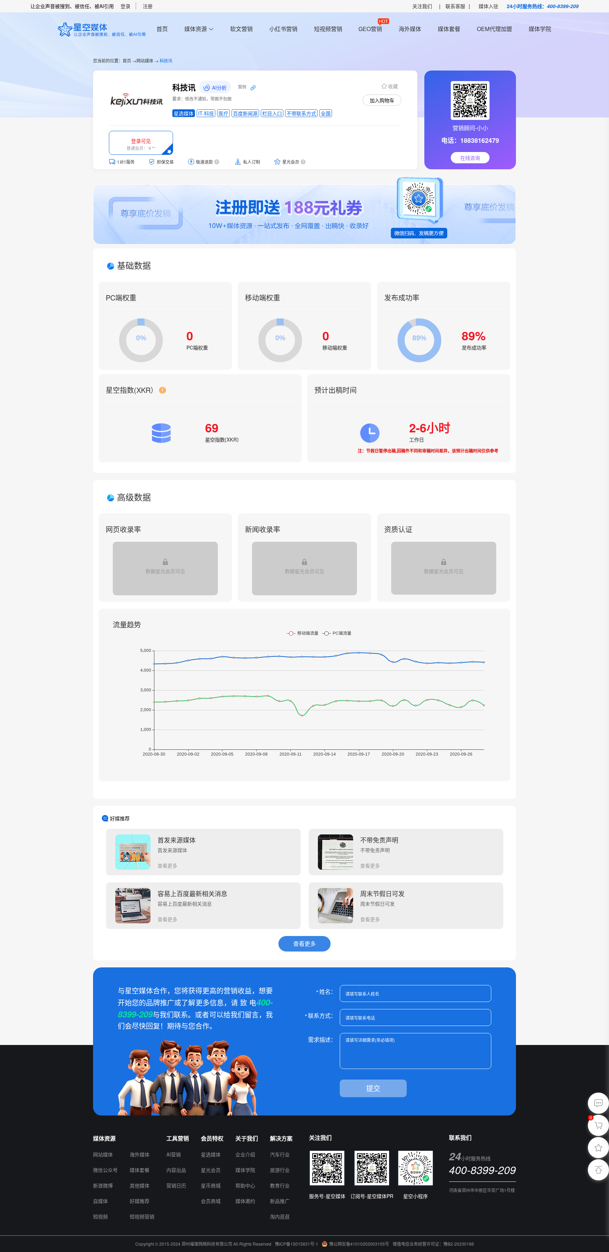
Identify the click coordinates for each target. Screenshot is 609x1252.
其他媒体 (139, 1185)
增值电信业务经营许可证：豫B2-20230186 (433, 1244)
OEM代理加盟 (494, 29)
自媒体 (100, 1200)
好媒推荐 (139, 1200)
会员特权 (212, 1138)
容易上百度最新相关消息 (192, 893)
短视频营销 (328, 29)
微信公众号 (105, 1169)
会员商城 (211, 1200)
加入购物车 (382, 100)
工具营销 (177, 1138)
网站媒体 (144, 60)
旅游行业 (280, 1169)
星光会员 (211, 1169)
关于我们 (246, 1138)
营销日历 (176, 1185)
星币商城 (211, 1185)
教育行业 (280, 1185)
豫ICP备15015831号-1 (296, 1244)
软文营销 (241, 29)
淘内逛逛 (280, 1216)
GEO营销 (370, 29)
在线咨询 (470, 157)
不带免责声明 (379, 839)
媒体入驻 (488, 6)
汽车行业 (280, 1154)
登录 (125, 6)
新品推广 (280, 1200)
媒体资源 (195, 29)
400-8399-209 (563, 6)
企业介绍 (245, 1154)
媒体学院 (540, 29)
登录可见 (141, 140)
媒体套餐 (449, 29)
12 (133, 1138)
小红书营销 (283, 29)
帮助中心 (245, 1185)
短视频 (100, 1216)
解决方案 (281, 1138)
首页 (162, 29)
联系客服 (455, 6)
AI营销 (173, 1154)
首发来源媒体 (177, 839)
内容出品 (176, 1169)
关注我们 (422, 6)
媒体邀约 (245, 1200)
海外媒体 (410, 29)
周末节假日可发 (382, 893)
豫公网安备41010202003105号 (359, 1244)
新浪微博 (103, 1185)
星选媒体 (211, 1154)
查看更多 (167, 865)
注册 (148, 6)
